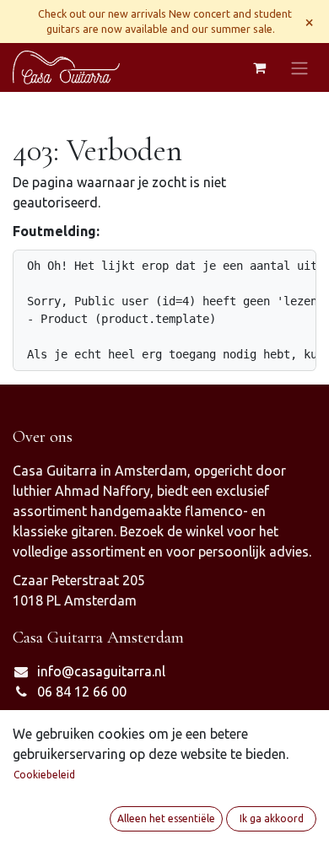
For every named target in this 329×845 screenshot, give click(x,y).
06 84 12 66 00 (82, 691)
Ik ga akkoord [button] (272, 818)
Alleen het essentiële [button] (166, 818)
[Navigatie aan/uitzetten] (299, 67)
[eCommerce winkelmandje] (259, 67)
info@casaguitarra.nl (101, 671)
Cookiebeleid (44, 774)
